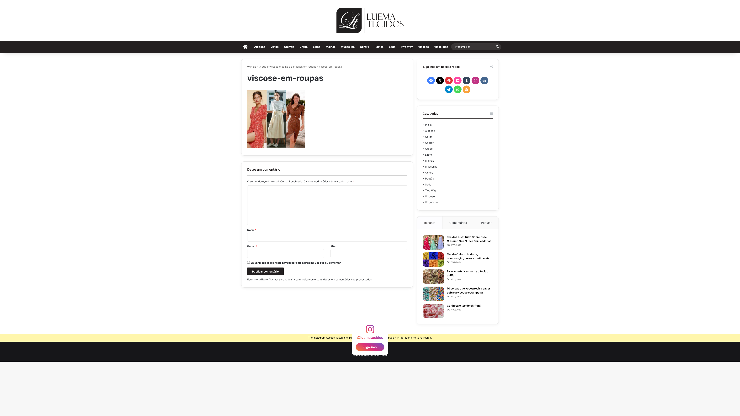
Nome (251, 229)
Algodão (259, 46)
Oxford (364, 46)
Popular (486, 223)
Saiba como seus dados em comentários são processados (337, 279)
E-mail (252, 246)
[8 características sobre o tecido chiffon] (433, 276)
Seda (392, 46)
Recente (429, 223)
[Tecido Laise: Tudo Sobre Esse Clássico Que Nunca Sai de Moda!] (433, 242)
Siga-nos (370, 347)
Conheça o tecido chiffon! (464, 305)
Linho (316, 46)
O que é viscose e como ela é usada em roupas (287, 66)
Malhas (331, 46)
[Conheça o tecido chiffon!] (433, 311)
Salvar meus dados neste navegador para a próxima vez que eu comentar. (296, 262)
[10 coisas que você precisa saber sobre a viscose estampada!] (433, 294)
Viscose (423, 46)
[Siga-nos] (370, 331)
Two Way (407, 46)
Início (253, 66)
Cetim (275, 46)
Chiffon (289, 46)
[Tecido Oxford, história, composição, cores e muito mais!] (433, 259)
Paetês (379, 46)
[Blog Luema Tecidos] (370, 20)
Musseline (348, 46)
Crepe (303, 46)
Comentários (458, 223)
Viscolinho (441, 46)
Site (333, 246)
